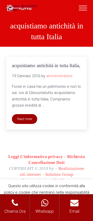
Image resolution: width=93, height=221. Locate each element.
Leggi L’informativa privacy (35, 156)
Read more (27, 120)
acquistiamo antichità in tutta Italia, (46, 65)
